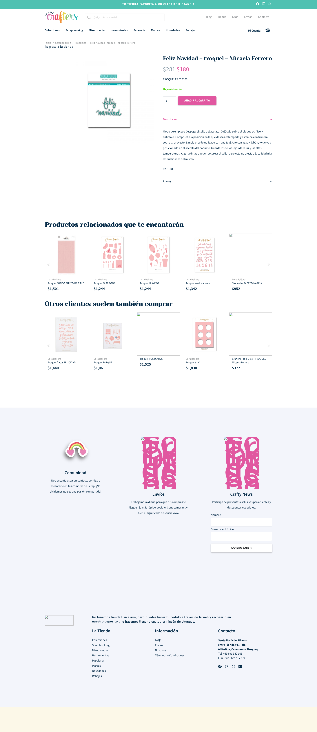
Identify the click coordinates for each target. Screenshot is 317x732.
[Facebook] (257, 4)
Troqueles (80, 43)
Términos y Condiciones (170, 655)
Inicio (48, 43)
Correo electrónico (222, 529)
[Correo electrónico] (240, 667)
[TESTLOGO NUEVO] (61, 17)
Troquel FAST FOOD (105, 283)
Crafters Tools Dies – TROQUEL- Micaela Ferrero (249, 360)
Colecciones (99, 640)
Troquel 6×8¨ (193, 362)
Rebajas (97, 676)
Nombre (216, 515)
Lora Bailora (54, 279)
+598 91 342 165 (232, 654)
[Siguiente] (268, 264)
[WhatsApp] (269, 4)
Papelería (98, 661)
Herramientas (100, 655)
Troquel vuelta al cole (198, 283)
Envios (159, 645)
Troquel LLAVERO (149, 283)
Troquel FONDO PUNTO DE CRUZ (66, 283)
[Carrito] (267, 31)
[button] (62, 30)
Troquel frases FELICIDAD (62, 362)
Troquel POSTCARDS (151, 359)
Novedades (99, 671)
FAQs (158, 640)
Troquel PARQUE (103, 362)
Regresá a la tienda (59, 46)
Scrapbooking (63, 43)
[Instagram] (263, 4)
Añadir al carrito (197, 101)
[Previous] (48, 264)
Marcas (96, 666)
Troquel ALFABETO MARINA (247, 283)
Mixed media (100, 650)
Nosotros (160, 650)
